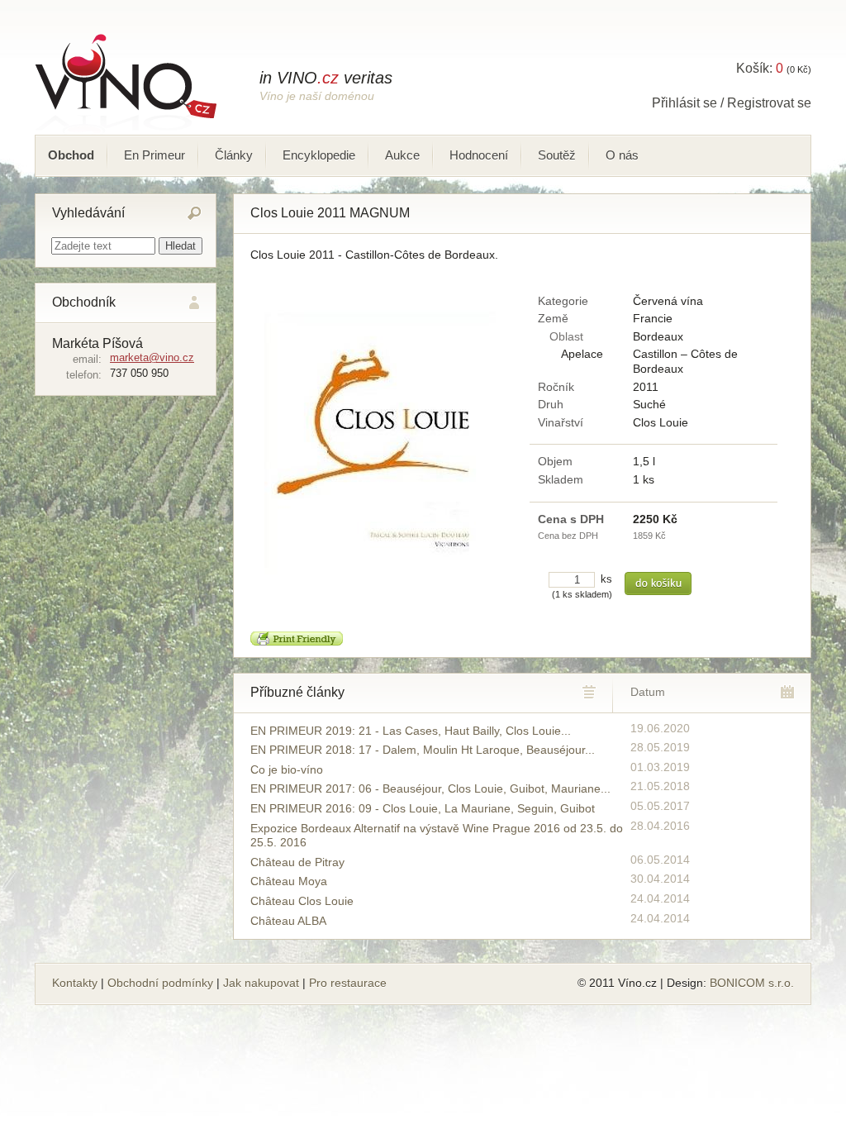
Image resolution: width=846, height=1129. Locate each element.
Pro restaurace (348, 982)
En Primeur (154, 155)
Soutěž (557, 155)
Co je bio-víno (286, 769)
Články (234, 155)
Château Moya (288, 881)
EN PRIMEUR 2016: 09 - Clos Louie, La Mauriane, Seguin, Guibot (422, 808)
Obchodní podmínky (160, 982)
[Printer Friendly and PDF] (296, 642)
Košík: (759, 68)
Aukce (402, 155)
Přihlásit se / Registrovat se (731, 103)
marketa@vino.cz (152, 357)
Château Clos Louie (302, 900)
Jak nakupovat (261, 982)
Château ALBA (288, 920)
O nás (622, 155)
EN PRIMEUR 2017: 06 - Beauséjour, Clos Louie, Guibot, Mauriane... (430, 788)
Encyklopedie (319, 155)
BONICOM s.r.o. (752, 982)
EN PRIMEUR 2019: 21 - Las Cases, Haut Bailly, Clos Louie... (410, 730)
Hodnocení (478, 155)
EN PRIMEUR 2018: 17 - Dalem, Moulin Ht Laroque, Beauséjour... (422, 749)
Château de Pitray (297, 862)
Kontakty (74, 982)
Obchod (71, 155)
